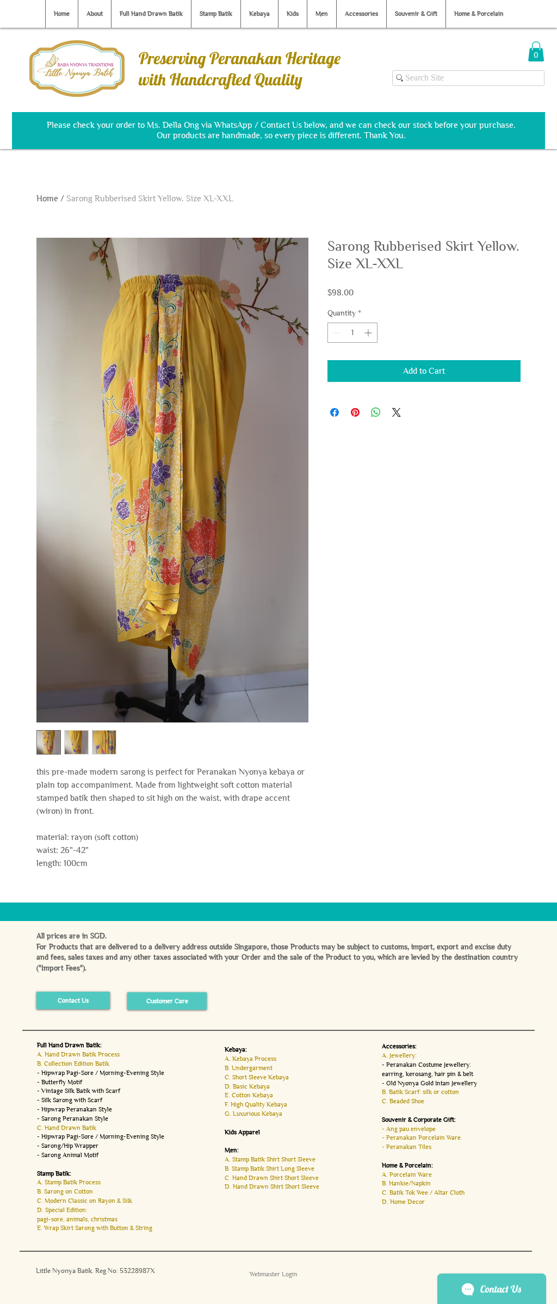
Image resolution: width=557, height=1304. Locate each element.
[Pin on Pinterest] (355, 412)
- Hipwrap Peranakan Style (74, 1109)
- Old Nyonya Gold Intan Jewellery (429, 1083)
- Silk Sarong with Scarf (69, 1100)
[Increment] (369, 332)
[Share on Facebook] (334, 412)
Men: (232, 1150)
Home (47, 198)
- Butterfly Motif (59, 1082)
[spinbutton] (352, 332)
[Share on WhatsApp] (375, 412)
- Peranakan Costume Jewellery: (426, 1064)
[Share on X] (396, 412)
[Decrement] (336, 332)
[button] (536, 51)
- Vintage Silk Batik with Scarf (78, 1091)
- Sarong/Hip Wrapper (67, 1146)
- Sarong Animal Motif (67, 1155)
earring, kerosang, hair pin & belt (427, 1074)
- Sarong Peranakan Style (72, 1118)
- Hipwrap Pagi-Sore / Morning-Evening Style (100, 1073)
